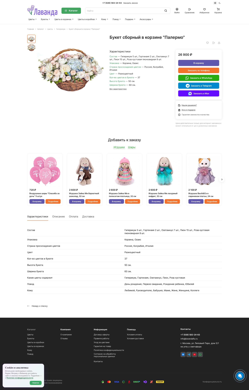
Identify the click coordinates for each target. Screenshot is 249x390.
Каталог (31, 329)
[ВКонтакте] (183, 354)
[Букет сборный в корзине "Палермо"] (70, 68)
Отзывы (64, 338)
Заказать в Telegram (201, 85)
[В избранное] (207, 43)
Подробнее (53, 201)
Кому (103, 19)
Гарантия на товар (102, 346)
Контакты (98, 361)
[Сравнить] (213, 43)
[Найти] (165, 11)
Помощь (131, 329)
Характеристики (37, 216)
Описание (58, 216)
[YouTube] (194, 354)
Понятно (35, 383)
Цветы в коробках (86, 19)
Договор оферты (101, 334)
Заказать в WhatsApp (201, 78)
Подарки (129, 19)
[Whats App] (200, 354)
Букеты (44, 19)
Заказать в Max (201, 93)
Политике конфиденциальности (19, 378)
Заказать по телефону (199, 70)
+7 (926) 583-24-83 (112, 3)
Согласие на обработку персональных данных (105, 355)
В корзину (198, 63)
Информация (100, 329)
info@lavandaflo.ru (189, 338)
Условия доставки (135, 338)
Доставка (88, 216)
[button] (221, 179)
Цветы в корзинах (62, 19)
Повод (116, 19)
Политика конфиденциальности (109, 350)
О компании (66, 334)
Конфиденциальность (212, 382)
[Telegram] (188, 354)
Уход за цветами (101, 342)
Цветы (31, 19)
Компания (65, 329)
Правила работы (101, 338)
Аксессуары (145, 19)
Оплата (73, 216)
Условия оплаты (134, 334)
